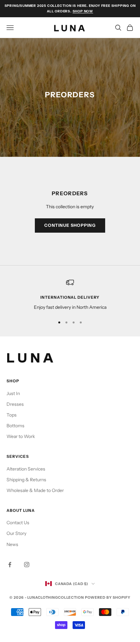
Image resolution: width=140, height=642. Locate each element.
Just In (13, 393)
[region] (70, 295)
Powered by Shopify (108, 597)
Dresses (15, 404)
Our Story (16, 533)
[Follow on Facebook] (10, 564)
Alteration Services (26, 469)
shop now (83, 11)
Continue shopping (70, 225)
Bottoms (15, 426)
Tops (12, 415)
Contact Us (18, 523)
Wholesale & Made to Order (35, 490)
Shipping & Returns (26, 480)
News (12, 544)
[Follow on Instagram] (26, 564)
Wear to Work (21, 436)
